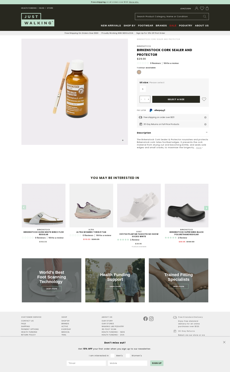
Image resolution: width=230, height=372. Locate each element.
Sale (172, 25)
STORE (50, 8)
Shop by (65, 321)
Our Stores (108, 323)
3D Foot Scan (109, 329)
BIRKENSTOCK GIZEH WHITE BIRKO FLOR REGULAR (44, 233)
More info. (134, 2)
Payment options (30, 329)
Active (64, 326)
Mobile (113, 363)
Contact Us (27, 321)
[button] (123, 140)
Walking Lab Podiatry (113, 326)
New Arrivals (111, 25)
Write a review (171, 63)
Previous (24, 207)
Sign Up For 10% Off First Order (150, 33)
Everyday (66, 329)
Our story (107, 321)
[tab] (173, 133)
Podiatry (185, 25)
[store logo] (37, 19)
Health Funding (29, 8)
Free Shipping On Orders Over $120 (81, 33)
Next (206, 208)
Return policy (28, 335)
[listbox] (173, 89)
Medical (65, 332)
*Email (72, 363)
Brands (65, 323)
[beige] (139, 72)
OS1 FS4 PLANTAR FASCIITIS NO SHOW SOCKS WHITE (138, 235)
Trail (63, 335)
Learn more (51, 288)
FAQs (23, 323)
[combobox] (172, 16)
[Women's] (129, 355)
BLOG (41, 8)
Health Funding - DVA (113, 335)
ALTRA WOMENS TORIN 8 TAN (91, 232)
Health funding (29, 332)
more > (199, 147)
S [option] (142, 89)
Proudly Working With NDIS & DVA (117, 33)
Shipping (25, 326)
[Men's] (113, 355)
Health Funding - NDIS (113, 332)
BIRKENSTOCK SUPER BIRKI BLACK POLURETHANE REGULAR (187, 233)
